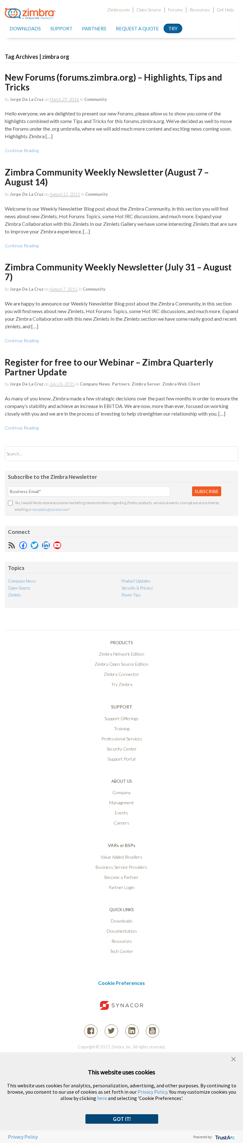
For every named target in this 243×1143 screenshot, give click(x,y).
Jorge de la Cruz (27, 99)
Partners (121, 383)
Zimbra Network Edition (121, 654)
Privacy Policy (152, 1092)
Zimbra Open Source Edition (121, 664)
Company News (95, 383)
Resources (200, 9)
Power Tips (131, 594)
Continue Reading (22, 150)
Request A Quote (137, 28)
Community (95, 99)
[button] (233, 1058)
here (102, 1098)
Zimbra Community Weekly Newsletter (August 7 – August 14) (107, 177)
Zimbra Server (146, 383)
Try (173, 28)
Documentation (122, 931)
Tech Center (121, 951)
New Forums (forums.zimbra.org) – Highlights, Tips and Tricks (113, 82)
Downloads (25, 28)
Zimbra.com (118, 9)
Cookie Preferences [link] (121, 983)
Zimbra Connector (121, 674)
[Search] (228, 454)
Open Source (148, 9)
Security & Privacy (137, 587)
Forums (175, 9)
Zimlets (14, 594)
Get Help (225, 9)
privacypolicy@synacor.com (48, 509)
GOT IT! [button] (122, 1118)
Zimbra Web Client (181, 383)
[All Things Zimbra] (30, 15)
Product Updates (136, 581)
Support (61, 28)
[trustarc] (224, 1137)
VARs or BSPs (121, 845)
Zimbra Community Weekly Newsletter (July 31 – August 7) (118, 272)
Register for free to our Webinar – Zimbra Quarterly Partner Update (109, 367)
